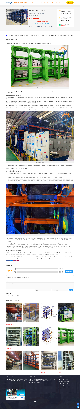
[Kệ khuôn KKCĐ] (66, 336)
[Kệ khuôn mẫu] (14, 336)
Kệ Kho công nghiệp (20, 6)
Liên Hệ (49, 2)
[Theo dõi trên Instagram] (31, 401)
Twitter (12, 260)
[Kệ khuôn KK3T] (49, 360)
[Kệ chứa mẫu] (66, 360)
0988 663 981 (63, 25)
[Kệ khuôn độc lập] (49, 336)
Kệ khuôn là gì (35, 27)
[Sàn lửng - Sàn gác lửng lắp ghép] (14, 312)
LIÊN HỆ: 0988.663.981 (42, 21)
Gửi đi (70, 290)
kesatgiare (42, 13)
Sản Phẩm (13, 6)
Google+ (14, 260)
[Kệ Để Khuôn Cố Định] (66, 312)
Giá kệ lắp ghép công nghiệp (41, 26)
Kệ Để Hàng (43, 2)
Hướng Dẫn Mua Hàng (64, 381)
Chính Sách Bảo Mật (64, 379)
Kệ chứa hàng (49, 26)
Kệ (6, 35)
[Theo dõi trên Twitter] (32, 401)
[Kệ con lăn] (31, 312)
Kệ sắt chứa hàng (41, 27)
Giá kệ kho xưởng (34, 26)
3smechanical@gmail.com (34, 382)
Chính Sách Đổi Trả (64, 383)
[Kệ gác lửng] (14, 360)
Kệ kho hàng (23, 2)
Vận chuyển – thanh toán (65, 385)
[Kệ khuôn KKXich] (31, 360)
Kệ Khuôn (27, 6)
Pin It (18, 260)
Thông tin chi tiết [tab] (10, 33)
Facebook (8, 260)
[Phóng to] (8, 23)
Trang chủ (16, 2)
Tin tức (58, 2)
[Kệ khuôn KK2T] (49, 312)
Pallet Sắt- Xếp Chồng (33, 2)
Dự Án (53, 2)
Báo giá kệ (70, 2)
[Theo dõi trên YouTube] (35, 401)
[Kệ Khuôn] (31, 336)
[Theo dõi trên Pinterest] (34, 401)
